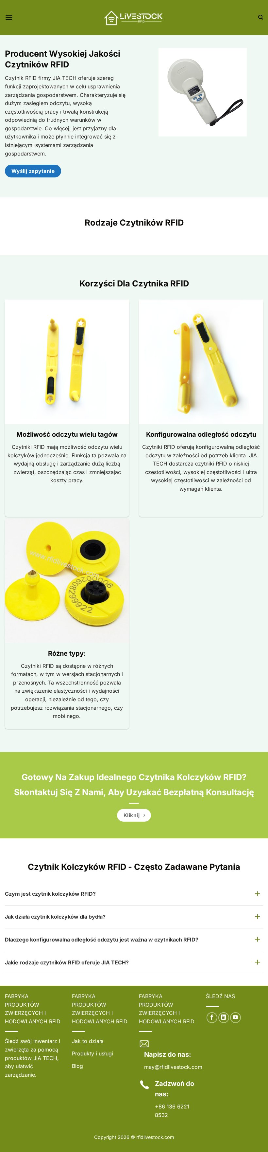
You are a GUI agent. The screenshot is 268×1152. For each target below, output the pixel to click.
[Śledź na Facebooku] (212, 1017)
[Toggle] (257, 894)
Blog (77, 1066)
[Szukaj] (260, 17)
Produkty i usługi (92, 1053)
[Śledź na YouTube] (235, 1017)
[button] (9, 17)
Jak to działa (88, 1041)
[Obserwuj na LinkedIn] (223, 1017)
